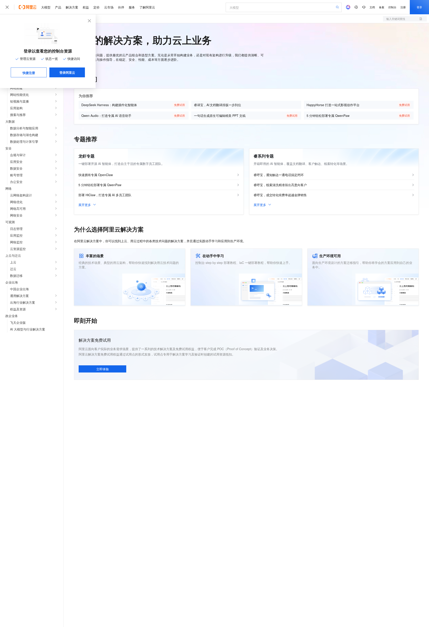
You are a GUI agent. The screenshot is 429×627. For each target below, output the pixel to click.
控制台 (392, 7)
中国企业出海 (19, 289)
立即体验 (102, 369)
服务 (132, 7)
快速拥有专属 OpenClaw (95, 175)
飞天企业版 (18, 322)
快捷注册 (29, 72)
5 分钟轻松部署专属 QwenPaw (99, 185)
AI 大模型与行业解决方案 (27, 329)
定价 (96, 7)
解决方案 (72, 7)
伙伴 (121, 7)
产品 (58, 7)
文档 (372, 7)
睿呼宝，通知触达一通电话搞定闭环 (279, 175)
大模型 (45, 7)
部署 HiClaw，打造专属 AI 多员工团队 (104, 195)
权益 (86, 7)
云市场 (109, 7)
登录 (419, 7)
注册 (403, 7)
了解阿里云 (147, 7)
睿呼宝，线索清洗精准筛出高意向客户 (280, 185)
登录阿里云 (67, 72)
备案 (381, 7)
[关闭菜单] (7, 7)
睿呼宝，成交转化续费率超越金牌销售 (280, 195)
